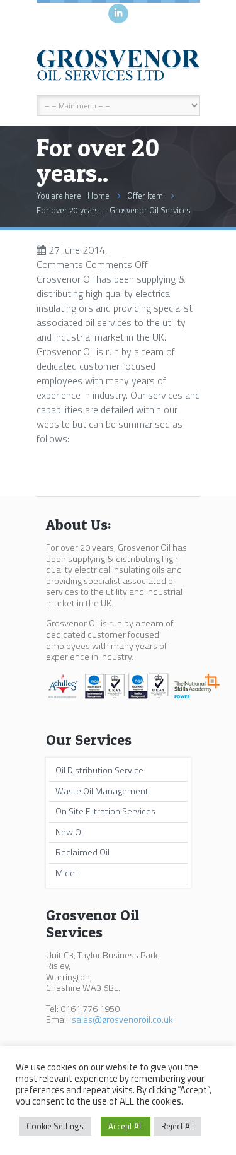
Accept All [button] (125, 1126)
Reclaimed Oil (82, 852)
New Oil (70, 832)
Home (98, 195)
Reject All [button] (177, 1126)
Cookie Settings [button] (55, 1126)
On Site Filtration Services (105, 811)
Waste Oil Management (102, 791)
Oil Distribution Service (99, 770)
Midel (66, 873)
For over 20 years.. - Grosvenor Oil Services (113, 210)
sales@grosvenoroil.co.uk (122, 1019)
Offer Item (145, 195)
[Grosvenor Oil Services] (118, 65)
